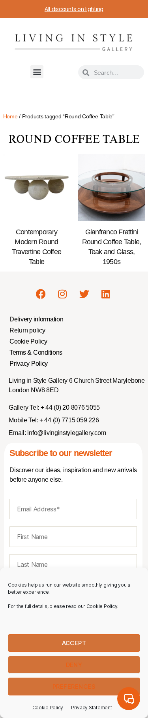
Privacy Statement (91, 707)
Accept (74, 643)
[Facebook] (41, 294)
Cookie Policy (48, 707)
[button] (36, 71)
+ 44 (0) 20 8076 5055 (69, 407)
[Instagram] (62, 294)
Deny (74, 665)
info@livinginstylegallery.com (66, 432)
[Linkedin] (106, 294)
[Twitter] (84, 294)
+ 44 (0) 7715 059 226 (68, 420)
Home (10, 116)
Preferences (74, 686)
